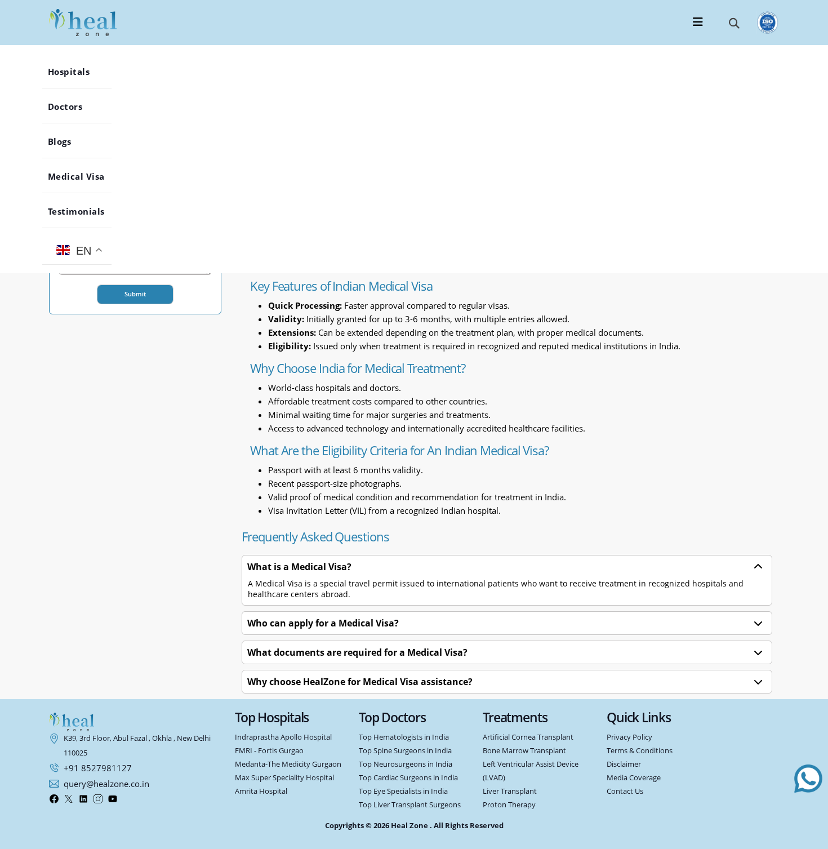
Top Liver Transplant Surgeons (410, 805)
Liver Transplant (510, 791)
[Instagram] (98, 798)
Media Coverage (634, 778)
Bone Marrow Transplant (524, 750)
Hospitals (77, 71)
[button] (734, 22)
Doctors (73, 106)
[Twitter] (69, 798)
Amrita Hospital (261, 791)
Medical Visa (84, 176)
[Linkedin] (83, 798)
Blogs (68, 141)
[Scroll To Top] (808, 834)
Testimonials (84, 211)
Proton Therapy (509, 805)
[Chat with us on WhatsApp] (808, 778)
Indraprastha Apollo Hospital (283, 737)
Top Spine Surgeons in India (405, 750)
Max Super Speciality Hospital (284, 778)
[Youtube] (113, 798)
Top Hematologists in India (404, 737)
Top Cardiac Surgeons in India (408, 778)
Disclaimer (624, 764)
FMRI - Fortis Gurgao (269, 750)
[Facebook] (54, 798)
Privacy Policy (629, 737)
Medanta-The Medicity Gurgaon (288, 764)
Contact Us (625, 791)
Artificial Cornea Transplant (528, 737)
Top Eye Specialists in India (403, 791)
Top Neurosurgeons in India (405, 764)
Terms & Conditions (640, 750)
